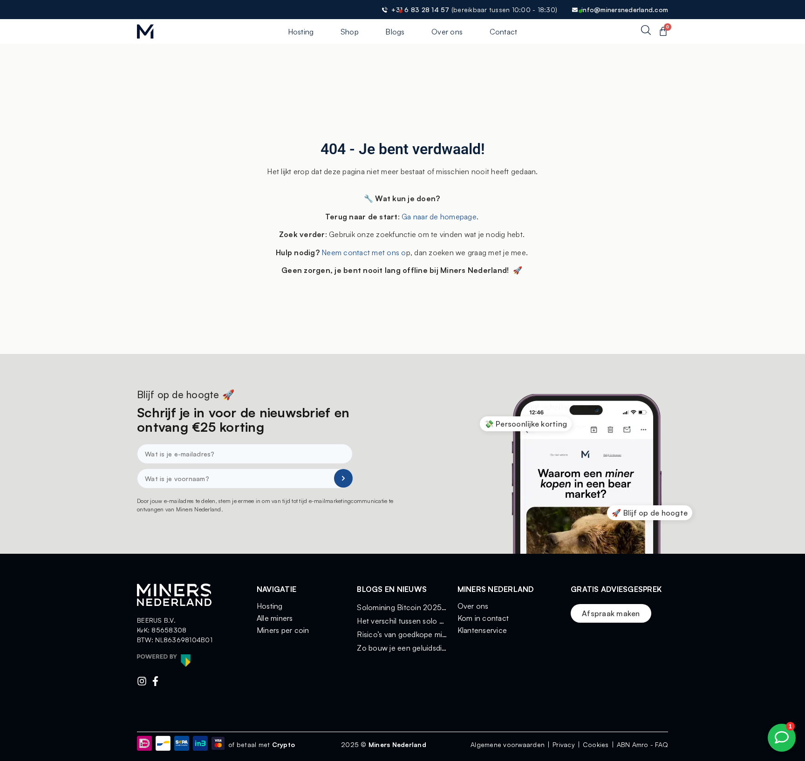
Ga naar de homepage (439, 216)
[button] (526, 423)
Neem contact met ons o (363, 252)
